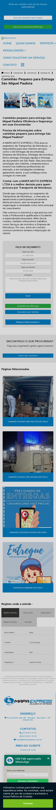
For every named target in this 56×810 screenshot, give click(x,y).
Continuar (28, 803)
